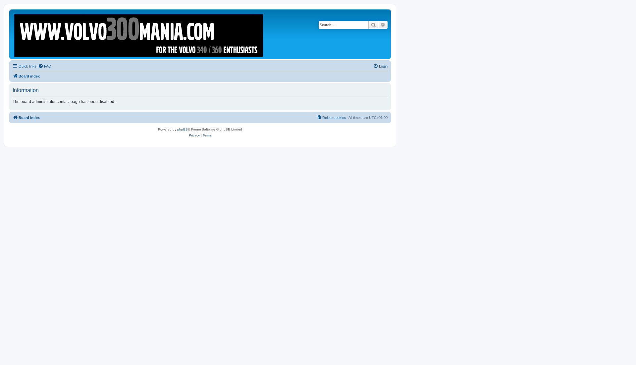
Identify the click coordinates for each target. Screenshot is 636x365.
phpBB (182, 129)
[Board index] (139, 34)
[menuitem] (44, 66)
